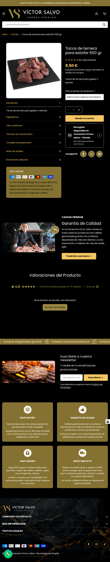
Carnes (15, 34)
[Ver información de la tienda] (99, 135)
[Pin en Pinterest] (99, 154)
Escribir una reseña (55, 307)
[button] (72, 60)
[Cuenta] (96, 13)
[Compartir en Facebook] (83, 154)
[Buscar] (104, 24)
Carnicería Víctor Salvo (22, 553)
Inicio (5, 34)
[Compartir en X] (91, 154)
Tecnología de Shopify (47, 553)
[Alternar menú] (3, 13)
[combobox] (55, 24)
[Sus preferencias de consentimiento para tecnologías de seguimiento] (107, 421)
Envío (88, 69)
